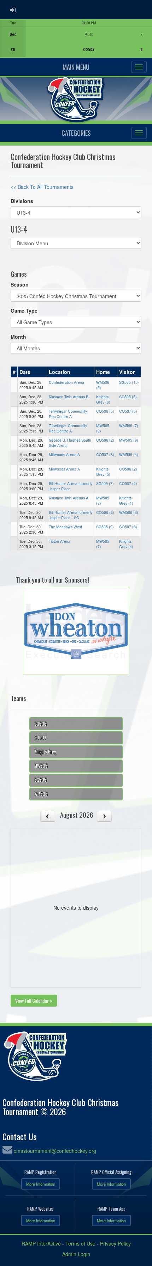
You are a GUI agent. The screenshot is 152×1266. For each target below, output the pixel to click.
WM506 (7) (128, 425)
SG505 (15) (129, 382)
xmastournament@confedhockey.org (55, 1150)
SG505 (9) (105, 526)
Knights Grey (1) (126, 500)
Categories (76, 132)
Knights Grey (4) (126, 544)
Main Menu (76, 67)
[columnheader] (14, 372)
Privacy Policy (115, 1243)
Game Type (24, 310)
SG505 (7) (105, 483)
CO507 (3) (128, 526)
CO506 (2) (105, 440)
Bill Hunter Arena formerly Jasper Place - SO (70, 515)
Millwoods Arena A (64, 454)
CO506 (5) (105, 411)
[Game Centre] (76, 44)
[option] (76, 38)
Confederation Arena (66, 382)
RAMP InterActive (41, 1243)
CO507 (40, 737)
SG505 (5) (128, 396)
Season (20, 284)
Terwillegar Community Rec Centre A (68, 413)
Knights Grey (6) (103, 399)
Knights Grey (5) (103, 471)
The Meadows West (65, 526)
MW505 (41, 765)
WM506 (41, 794)
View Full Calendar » (33, 1000)
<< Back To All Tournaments (42, 186)
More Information (40, 1184)
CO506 (40, 723)
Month (18, 336)
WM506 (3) (128, 512)
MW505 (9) (128, 440)
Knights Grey (45, 751)
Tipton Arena (59, 541)
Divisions (22, 200)
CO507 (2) (128, 483)
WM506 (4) (128, 454)
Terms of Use (80, 1243)
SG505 (40, 779)
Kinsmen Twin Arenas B (68, 396)
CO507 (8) (105, 454)
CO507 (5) (128, 411)
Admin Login (76, 1254)
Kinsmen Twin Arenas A (68, 497)
